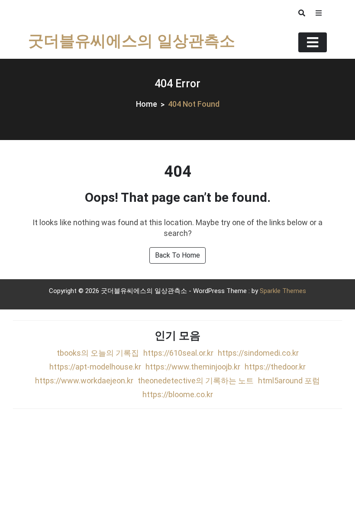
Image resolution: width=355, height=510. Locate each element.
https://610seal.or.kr (178, 352)
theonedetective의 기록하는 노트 (196, 380)
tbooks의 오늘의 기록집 (98, 352)
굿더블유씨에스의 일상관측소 (131, 42)
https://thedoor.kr (275, 366)
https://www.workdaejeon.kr (84, 380)
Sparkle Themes (283, 291)
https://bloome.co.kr (177, 394)
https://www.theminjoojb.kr (192, 366)
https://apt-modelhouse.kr (95, 366)
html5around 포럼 (289, 380)
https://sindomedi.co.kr (258, 352)
